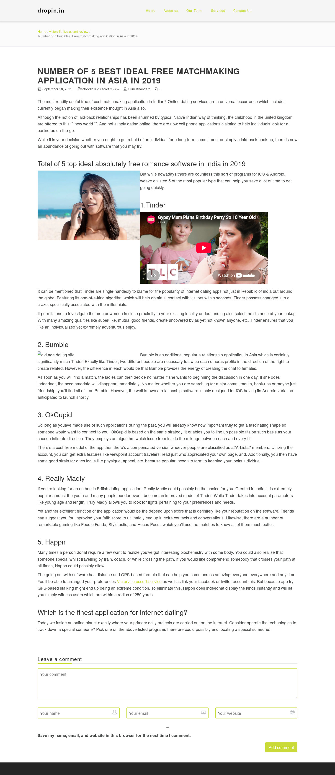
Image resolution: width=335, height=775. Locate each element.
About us (171, 10)
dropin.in (51, 10)
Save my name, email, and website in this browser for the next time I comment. (114, 735)
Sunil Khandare (139, 89)
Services (218, 10)
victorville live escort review (68, 31)
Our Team (194, 10)
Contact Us (242, 10)
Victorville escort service (139, 581)
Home (150, 10)
